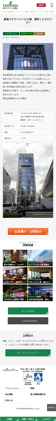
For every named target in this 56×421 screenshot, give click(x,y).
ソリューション (12, 388)
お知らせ (9, 400)
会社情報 (9, 394)
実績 (27, 12)
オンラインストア (28, 353)
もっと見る (28, 311)
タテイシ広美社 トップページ (13, 12)
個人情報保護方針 (38, 394)
